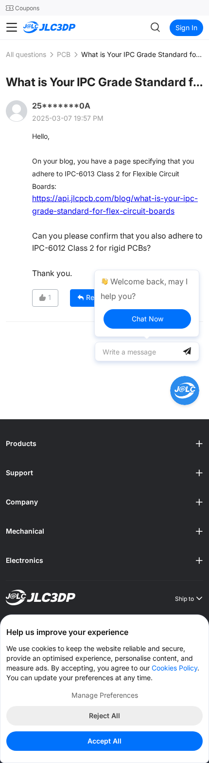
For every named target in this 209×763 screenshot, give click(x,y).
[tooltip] (146, 303)
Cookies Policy (174, 668)
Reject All (104, 715)
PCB (63, 54)
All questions (26, 54)
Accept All (104, 741)
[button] (104, 443)
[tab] (104, 443)
